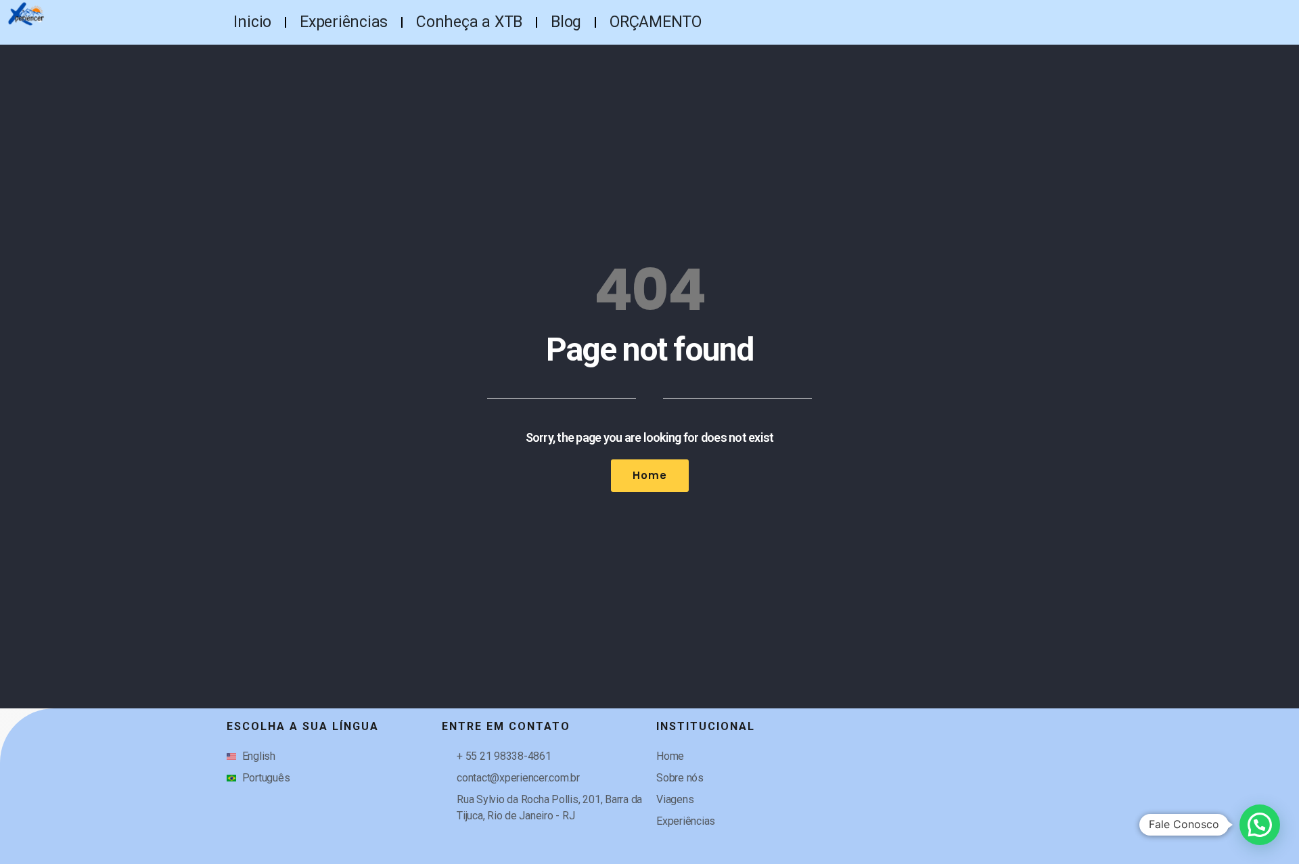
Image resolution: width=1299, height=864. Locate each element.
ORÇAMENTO (656, 22)
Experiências (344, 22)
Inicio (252, 22)
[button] (1259, 824)
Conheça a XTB (469, 22)
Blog (566, 22)
